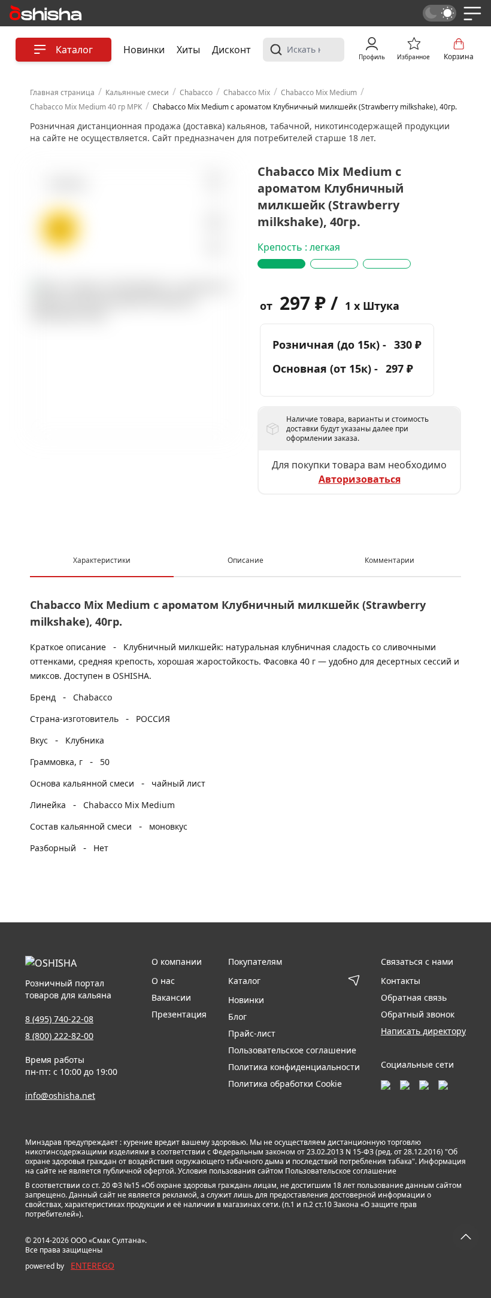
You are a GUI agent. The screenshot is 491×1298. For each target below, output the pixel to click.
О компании (176, 961)
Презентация (179, 1014)
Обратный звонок (417, 1014)
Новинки (144, 49)
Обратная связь (414, 997)
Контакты (400, 980)
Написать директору (423, 1031)
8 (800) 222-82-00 (59, 1035)
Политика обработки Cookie (285, 1083)
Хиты (188, 49)
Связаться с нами (417, 961)
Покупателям (255, 961)
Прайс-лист (251, 1033)
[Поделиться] (214, 249)
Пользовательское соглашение (292, 1050)
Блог (237, 1016)
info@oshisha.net (60, 1095)
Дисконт (231, 49)
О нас (163, 980)
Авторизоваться (360, 479)
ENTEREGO (92, 1265)
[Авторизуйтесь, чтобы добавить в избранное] (213, 222)
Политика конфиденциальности (294, 1066)
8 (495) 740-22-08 (59, 1019)
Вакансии (171, 997)
